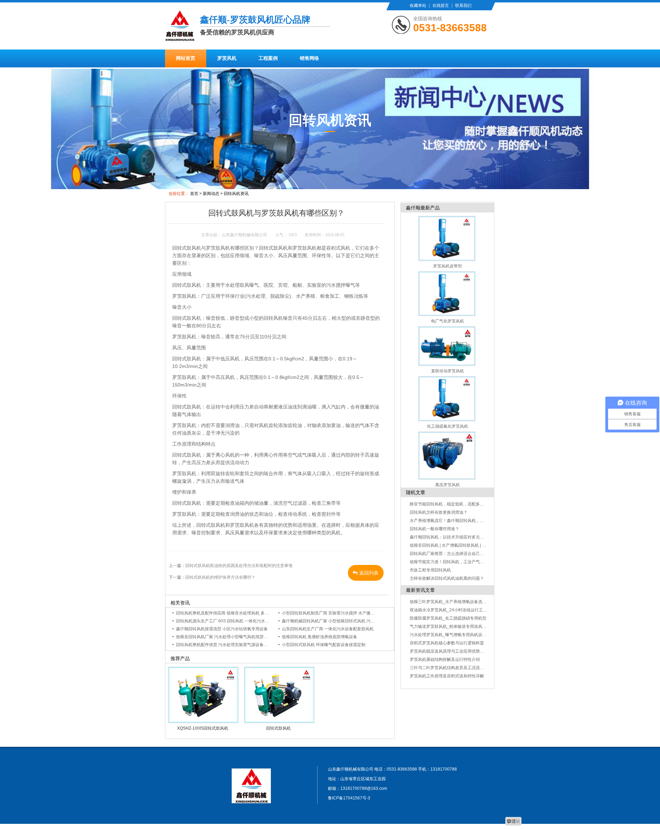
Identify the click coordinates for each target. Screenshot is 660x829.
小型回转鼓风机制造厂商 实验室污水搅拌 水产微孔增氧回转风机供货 (345, 613)
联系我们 (463, 5)
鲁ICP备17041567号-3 (349, 798)
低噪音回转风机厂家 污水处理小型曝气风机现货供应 (224, 636)
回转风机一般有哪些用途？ (434, 528)
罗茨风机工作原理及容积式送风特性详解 (447, 676)
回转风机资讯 (236, 193)
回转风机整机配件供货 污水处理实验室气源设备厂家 (224, 644)
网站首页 (185, 58)
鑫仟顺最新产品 (423, 207)
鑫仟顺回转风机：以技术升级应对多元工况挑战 (453, 537)
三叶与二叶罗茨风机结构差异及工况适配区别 (451, 667)
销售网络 (309, 58)
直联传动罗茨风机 (447, 371)
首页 (194, 193)
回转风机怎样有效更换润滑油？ (439, 512)
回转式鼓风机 (278, 728)
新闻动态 (211, 193)
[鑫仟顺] (180, 36)
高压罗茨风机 (447, 484)
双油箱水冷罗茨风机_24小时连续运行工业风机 (452, 610)
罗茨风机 (226, 58)
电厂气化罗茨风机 (447, 321)
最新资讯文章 (420, 590)
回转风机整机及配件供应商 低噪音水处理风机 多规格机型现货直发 (237, 613)
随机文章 (415, 492)
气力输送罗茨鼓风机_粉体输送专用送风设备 (450, 626)
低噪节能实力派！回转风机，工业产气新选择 (451, 561)
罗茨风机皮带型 (447, 266)
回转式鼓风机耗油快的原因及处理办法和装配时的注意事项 (239, 565)
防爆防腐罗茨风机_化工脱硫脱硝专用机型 (448, 618)
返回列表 (368, 573)
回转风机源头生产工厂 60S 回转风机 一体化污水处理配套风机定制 (237, 621)
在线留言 (440, 5)
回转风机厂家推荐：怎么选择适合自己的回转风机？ (457, 553)
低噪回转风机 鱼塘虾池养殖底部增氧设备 (319, 636)
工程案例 (268, 58)
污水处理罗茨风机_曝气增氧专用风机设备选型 (452, 634)
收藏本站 (418, 5)
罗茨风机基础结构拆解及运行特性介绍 (445, 659)
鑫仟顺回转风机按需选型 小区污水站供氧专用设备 (222, 628)
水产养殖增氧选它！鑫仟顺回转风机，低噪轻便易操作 (459, 520)
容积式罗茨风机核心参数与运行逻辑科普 (447, 643)
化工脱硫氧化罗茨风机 (447, 426)
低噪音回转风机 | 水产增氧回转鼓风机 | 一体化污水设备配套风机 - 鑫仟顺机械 (480, 545)
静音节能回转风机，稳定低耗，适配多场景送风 (453, 504)
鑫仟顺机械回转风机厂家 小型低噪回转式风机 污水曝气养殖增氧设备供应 (349, 621)
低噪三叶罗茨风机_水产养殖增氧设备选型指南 (452, 601)
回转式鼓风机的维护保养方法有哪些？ (220, 577)
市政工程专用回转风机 (430, 570)
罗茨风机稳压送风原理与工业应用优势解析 (449, 651)
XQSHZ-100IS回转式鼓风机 (202, 728)
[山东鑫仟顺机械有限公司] (251, 784)
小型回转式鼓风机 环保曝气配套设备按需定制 (323, 644)
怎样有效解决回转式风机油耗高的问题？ (447, 578)
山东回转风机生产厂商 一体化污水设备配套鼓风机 (328, 628)
